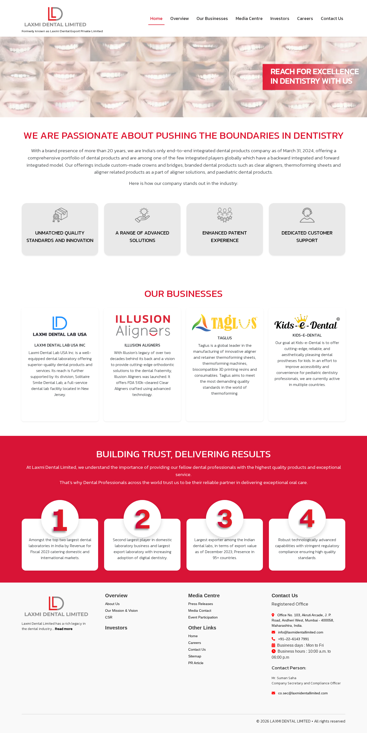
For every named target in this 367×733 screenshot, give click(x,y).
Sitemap (194, 656)
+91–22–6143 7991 (293, 639)
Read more (63, 628)
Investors (279, 18)
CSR (108, 617)
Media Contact (199, 610)
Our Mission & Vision (121, 610)
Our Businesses (212, 18)
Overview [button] (179, 18)
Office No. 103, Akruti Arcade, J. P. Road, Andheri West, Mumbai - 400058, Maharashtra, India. (303, 620)
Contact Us (332, 18)
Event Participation (203, 617)
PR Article (195, 663)
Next (352, 364)
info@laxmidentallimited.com (300, 632)
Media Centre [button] (249, 18)
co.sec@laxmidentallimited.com (302, 693)
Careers (305, 18)
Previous (14, 364)
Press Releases (200, 604)
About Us (112, 604)
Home (156, 18)
